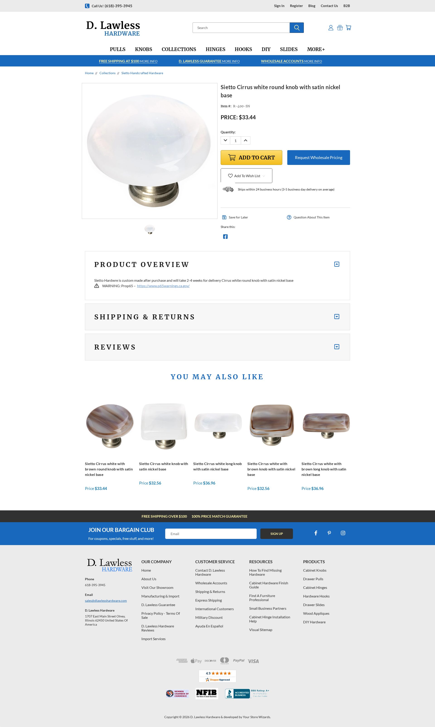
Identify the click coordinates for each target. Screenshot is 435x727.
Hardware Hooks (316, 596)
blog (311, 6)
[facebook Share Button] (225, 237)
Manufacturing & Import (160, 596)
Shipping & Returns (210, 591)
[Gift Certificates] (340, 27)
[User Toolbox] (331, 27)
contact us (329, 6)
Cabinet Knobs (314, 570)
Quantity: (228, 132)
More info (128, 61)
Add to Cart (109, 425)
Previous (423, 712)
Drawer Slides (314, 604)
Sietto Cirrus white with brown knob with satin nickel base (271, 469)
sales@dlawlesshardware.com (106, 600)
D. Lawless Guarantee (158, 604)
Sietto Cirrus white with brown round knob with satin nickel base (109, 469)
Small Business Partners (267, 608)
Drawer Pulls (313, 579)
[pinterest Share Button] (274, 237)
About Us (148, 579)
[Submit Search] (297, 27)
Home (146, 570)
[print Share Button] (258, 237)
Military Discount (209, 617)
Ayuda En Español (209, 626)
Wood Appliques (316, 613)
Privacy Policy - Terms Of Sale (160, 615)
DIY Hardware (314, 622)
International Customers (214, 609)
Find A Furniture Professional (262, 597)
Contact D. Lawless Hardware (210, 572)
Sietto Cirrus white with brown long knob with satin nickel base (324, 469)
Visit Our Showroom (157, 587)
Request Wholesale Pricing (318, 157)
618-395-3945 (95, 585)
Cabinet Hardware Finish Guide (268, 585)
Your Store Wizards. (257, 717)
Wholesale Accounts (211, 583)
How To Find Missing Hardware (265, 572)
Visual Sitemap (260, 629)
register (296, 6)
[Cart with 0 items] (348, 27)
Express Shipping (208, 600)
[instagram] (343, 533)
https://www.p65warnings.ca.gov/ (163, 286)
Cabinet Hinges (315, 587)
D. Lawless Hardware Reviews (157, 628)
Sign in (279, 6)
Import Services (153, 638)
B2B (346, 6)
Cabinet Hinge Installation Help (269, 619)
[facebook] (315, 533)
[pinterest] (329, 533)
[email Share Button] (241, 237)
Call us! (112, 5)
